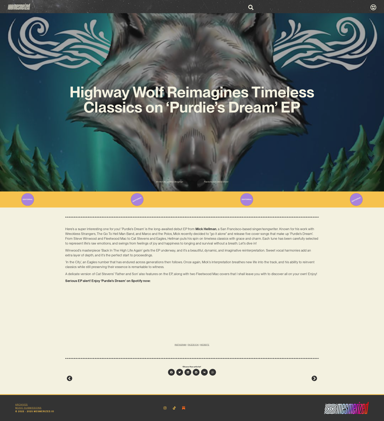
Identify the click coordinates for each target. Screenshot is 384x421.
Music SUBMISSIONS (28, 408)
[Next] (254, 378)
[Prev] (129, 378)
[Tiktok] (174, 408)
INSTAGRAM (180, 345)
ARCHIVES (21, 404)
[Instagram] (165, 408)
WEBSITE (204, 345)
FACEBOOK (193, 345)
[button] (171, 372)
